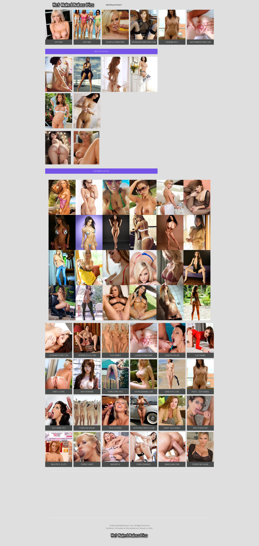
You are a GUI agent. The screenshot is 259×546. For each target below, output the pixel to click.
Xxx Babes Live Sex (101, 171)
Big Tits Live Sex (101, 51)
